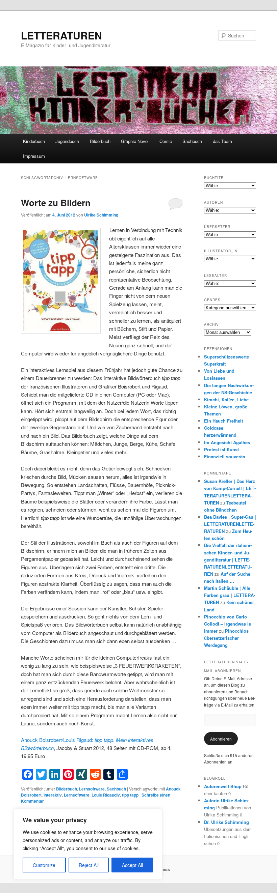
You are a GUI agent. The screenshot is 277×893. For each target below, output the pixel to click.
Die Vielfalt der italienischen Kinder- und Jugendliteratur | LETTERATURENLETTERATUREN (228, 559)
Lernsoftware (92, 789)
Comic (165, 141)
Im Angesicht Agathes (227, 442)
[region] (88, 844)
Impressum (34, 156)
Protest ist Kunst (221, 449)
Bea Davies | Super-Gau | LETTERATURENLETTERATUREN (230, 524)
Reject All (89, 865)
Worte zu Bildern (56, 202)
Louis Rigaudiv (106, 795)
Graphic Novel (135, 141)
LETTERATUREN (61, 35)
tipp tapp (130, 795)
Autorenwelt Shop (223, 786)
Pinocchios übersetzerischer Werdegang (226, 638)
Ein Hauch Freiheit (223, 420)
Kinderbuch (34, 141)
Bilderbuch (100, 141)
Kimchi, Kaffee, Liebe (226, 399)
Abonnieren (221, 739)
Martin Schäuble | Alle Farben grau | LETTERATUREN (229, 595)
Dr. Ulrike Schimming (226, 822)
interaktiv (53, 795)
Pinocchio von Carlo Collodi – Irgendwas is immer (227, 623)
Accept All (132, 865)
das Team (222, 141)
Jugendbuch (67, 141)
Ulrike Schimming (101, 215)
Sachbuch (192, 141)
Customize (44, 865)
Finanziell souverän (224, 456)
